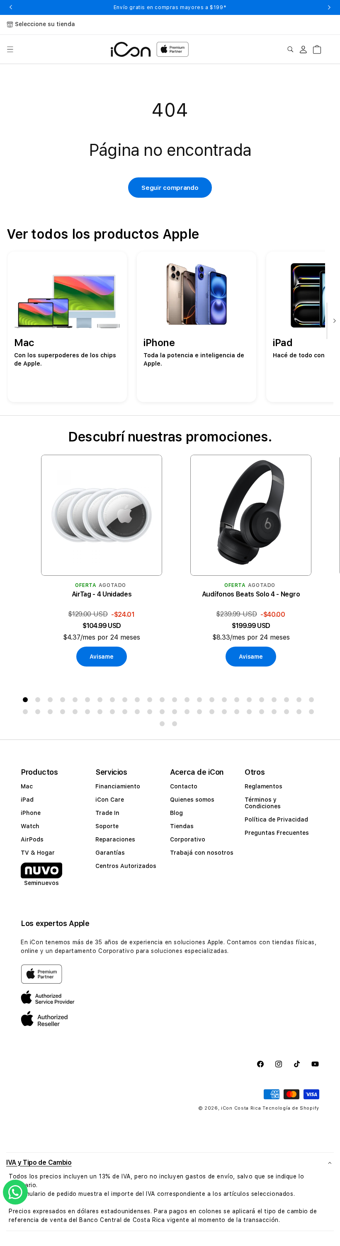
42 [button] (238, 713)
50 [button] (176, 725)
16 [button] (213, 701)
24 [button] (313, 701)
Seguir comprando (169, 188)
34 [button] (139, 713)
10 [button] (139, 701)
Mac (27, 786)
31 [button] (101, 713)
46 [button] (288, 713)
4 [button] (64, 701)
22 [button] (288, 701)
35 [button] (151, 713)
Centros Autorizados (125, 866)
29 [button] (77, 713)
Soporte (107, 826)
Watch (30, 826)
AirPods (32, 839)
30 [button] (89, 713)
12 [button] (164, 701)
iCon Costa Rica (241, 1108)
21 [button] (276, 701)
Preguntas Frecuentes (277, 832)
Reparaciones (115, 839)
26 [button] (39, 713)
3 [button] (52, 701)
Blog (176, 813)
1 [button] (27, 701)
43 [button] (251, 713)
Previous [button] (11, 7)
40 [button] (213, 713)
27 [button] (52, 713)
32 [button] (114, 713)
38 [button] (189, 713)
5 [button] (77, 701)
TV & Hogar (38, 852)
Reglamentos (263, 786)
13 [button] (176, 701)
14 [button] (189, 701)
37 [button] (176, 713)
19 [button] (251, 701)
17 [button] (226, 701)
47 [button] (300, 713)
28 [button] (64, 713)
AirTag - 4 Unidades (102, 594)
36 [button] (164, 713)
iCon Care (109, 799)
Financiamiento (117, 786)
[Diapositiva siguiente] (332, 321)
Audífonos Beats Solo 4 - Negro (251, 594)
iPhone (31, 813)
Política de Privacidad (276, 819)
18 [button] (238, 701)
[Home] (131, 49)
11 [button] (151, 701)
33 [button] (126, 713)
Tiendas (182, 826)
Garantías (110, 852)
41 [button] (226, 713)
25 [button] (27, 713)
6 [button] (89, 701)
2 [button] (39, 701)
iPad (27, 799)
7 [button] (101, 701)
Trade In (107, 813)
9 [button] (126, 701)
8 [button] (114, 701)
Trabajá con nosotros (201, 852)
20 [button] (263, 701)
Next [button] (329, 7)
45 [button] (276, 713)
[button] (10, 49)
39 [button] (201, 713)
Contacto (183, 786)
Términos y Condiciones (263, 803)
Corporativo (187, 839)
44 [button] (263, 713)
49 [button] (164, 725)
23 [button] (300, 701)
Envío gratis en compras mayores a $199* (170, 7)
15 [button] (201, 701)
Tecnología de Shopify (290, 1108)
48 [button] (313, 713)
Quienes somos (192, 799)
